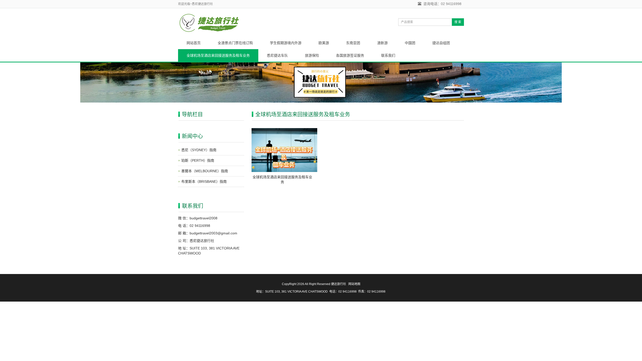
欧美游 (323, 43)
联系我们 (388, 55)
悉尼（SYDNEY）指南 (198, 150)
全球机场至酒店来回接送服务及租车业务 (218, 55)
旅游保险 (312, 55)
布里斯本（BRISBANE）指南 (204, 181)
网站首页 (194, 43)
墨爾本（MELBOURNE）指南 (204, 171)
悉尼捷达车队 (277, 55)
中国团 (410, 43)
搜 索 (457, 22)
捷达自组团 (441, 43)
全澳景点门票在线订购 (235, 43)
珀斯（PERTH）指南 (197, 160)
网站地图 (354, 284)
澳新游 (382, 43)
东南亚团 (353, 43)
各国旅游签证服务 (350, 55)
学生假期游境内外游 (285, 43)
